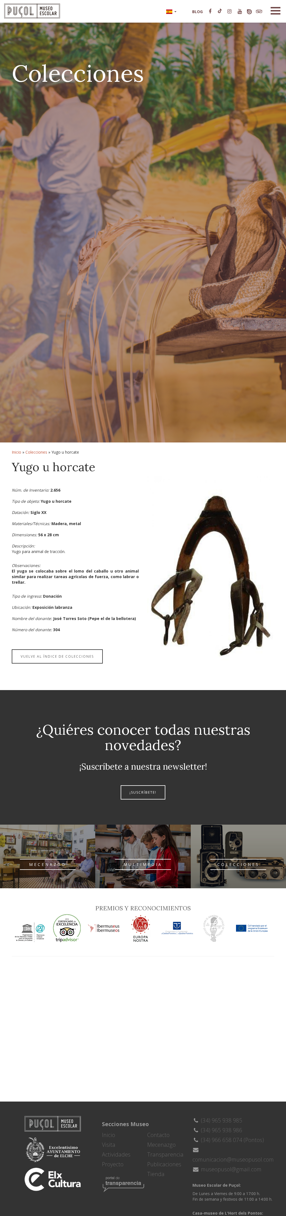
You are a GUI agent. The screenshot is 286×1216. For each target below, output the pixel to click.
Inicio (16, 452)
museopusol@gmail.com (230, 1169)
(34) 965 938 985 (220, 1120)
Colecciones (36, 452)
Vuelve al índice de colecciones (57, 656)
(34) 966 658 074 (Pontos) (231, 1140)
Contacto (158, 1135)
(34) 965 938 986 (220, 1130)
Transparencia (165, 1154)
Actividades (116, 1154)
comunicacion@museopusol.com (233, 1159)
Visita (108, 1144)
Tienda (156, 1174)
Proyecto (112, 1164)
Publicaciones (164, 1164)
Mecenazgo (161, 1144)
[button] (171, 11)
